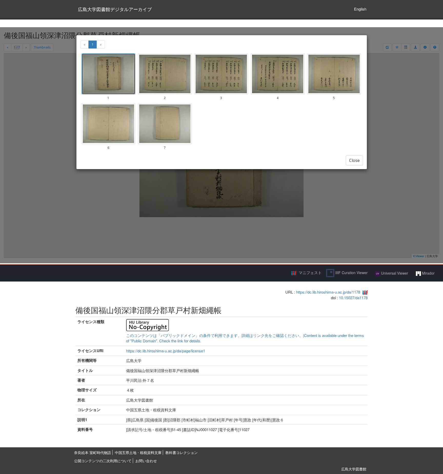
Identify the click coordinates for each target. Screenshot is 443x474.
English (360, 9)
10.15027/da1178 (353, 297)
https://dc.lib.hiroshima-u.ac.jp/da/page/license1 (165, 350)
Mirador (428, 273)
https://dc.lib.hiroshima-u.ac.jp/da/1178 (328, 292)
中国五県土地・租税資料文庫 (138, 452)
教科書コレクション (181, 452)
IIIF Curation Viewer (351, 272)
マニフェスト (310, 272)
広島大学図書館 (353, 468)
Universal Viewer (394, 273)
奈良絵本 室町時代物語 (92, 452)
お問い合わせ (146, 460)
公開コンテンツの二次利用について (103, 460)
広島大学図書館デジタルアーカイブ (115, 9)
